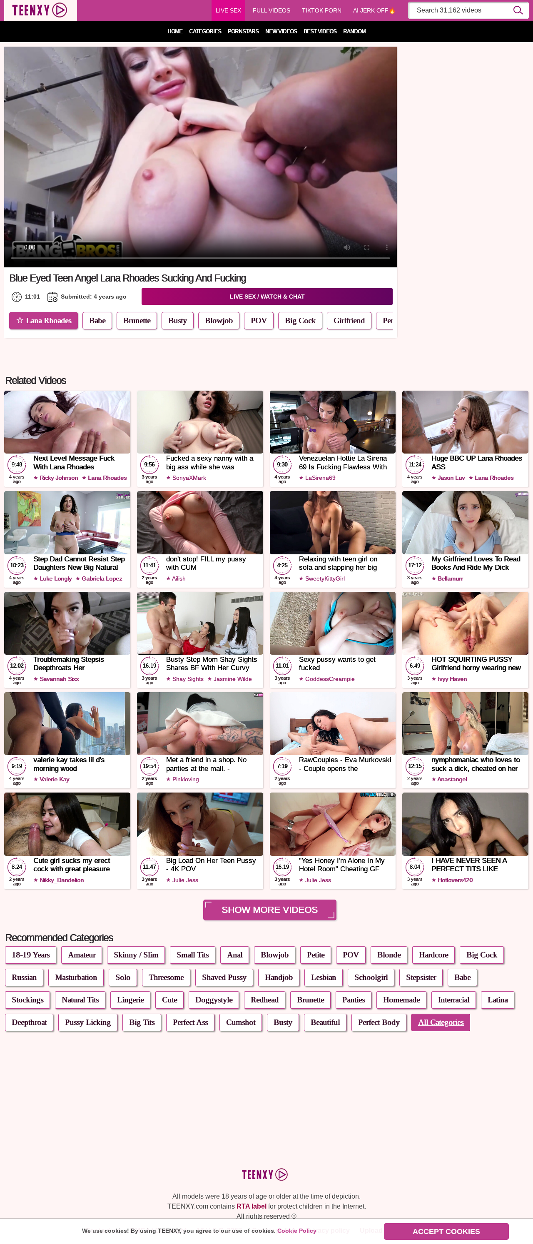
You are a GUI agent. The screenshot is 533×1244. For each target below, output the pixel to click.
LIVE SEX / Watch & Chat (267, 296)
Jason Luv (450, 477)
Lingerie (130, 999)
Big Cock (300, 320)
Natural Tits (80, 999)
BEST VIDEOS (320, 32)
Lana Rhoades (48, 320)
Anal (234, 954)
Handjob (279, 977)
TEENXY (40, 11)
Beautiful (325, 1022)
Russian (24, 977)
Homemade (401, 999)
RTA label (251, 1206)
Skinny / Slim (136, 954)
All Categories (440, 1022)
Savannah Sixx (58, 679)
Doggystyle (213, 999)
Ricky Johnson (58, 477)
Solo (122, 977)
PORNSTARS (243, 32)
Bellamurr (449, 578)
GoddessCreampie (329, 679)
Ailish (178, 578)
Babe (97, 320)
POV (259, 320)
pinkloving (185, 779)
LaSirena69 (320, 477)
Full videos (271, 10)
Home (174, 32)
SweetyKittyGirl (324, 578)
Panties (353, 999)
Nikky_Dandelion (61, 880)
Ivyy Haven (451, 679)
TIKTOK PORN (321, 10)
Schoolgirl (371, 977)
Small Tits (193, 954)
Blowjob (219, 320)
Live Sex (228, 10)
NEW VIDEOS (281, 32)
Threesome (166, 977)
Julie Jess (184, 880)
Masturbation (76, 977)
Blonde (389, 954)
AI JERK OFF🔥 (374, 10)
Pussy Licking (88, 1022)
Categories (205, 32)
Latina (498, 999)
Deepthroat (29, 1022)
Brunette (136, 320)
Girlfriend (349, 320)
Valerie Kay (53, 779)
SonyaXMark (188, 477)
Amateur (81, 954)
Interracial (453, 999)
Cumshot (240, 1022)
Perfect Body (379, 1022)
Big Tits (141, 1022)
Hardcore (433, 954)
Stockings (27, 999)
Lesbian (323, 977)
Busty (177, 320)
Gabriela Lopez (101, 578)
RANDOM (354, 32)
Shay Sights (187, 679)
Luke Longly (55, 578)
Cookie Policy (296, 1230)
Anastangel (451, 779)
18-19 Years (31, 954)
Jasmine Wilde (232, 679)
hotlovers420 (454, 880)
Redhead (265, 999)
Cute (169, 999)
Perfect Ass (190, 1022)
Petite (315, 954)
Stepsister (421, 977)
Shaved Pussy (224, 977)
